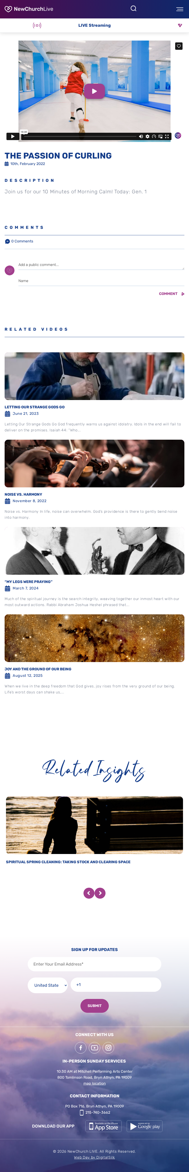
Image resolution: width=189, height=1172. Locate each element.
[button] (88, 893)
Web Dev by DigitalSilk (94, 1157)
